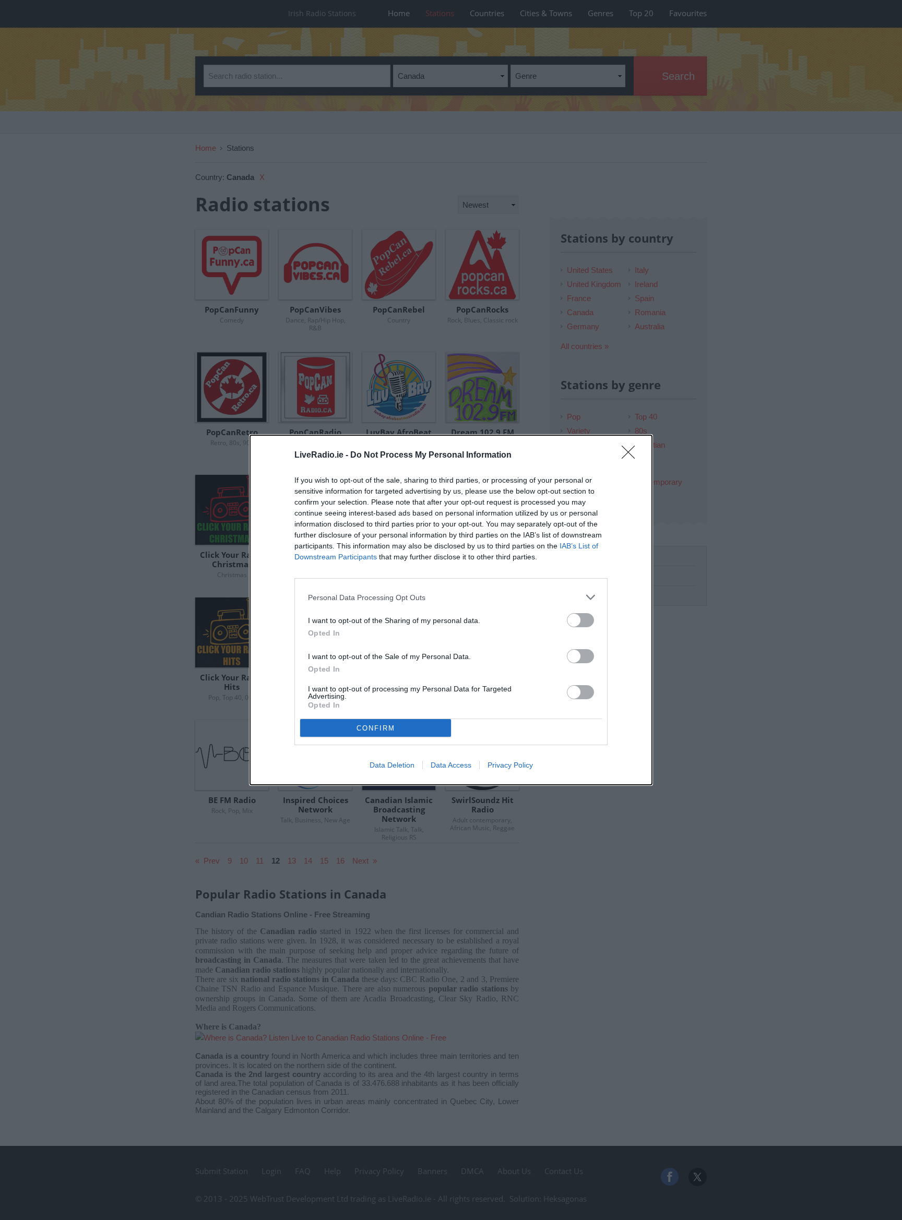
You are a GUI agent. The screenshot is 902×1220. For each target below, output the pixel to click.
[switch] (580, 620)
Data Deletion (392, 765)
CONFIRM (376, 728)
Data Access (451, 765)
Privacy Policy (510, 765)
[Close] (632, 455)
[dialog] (451, 610)
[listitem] (451, 597)
